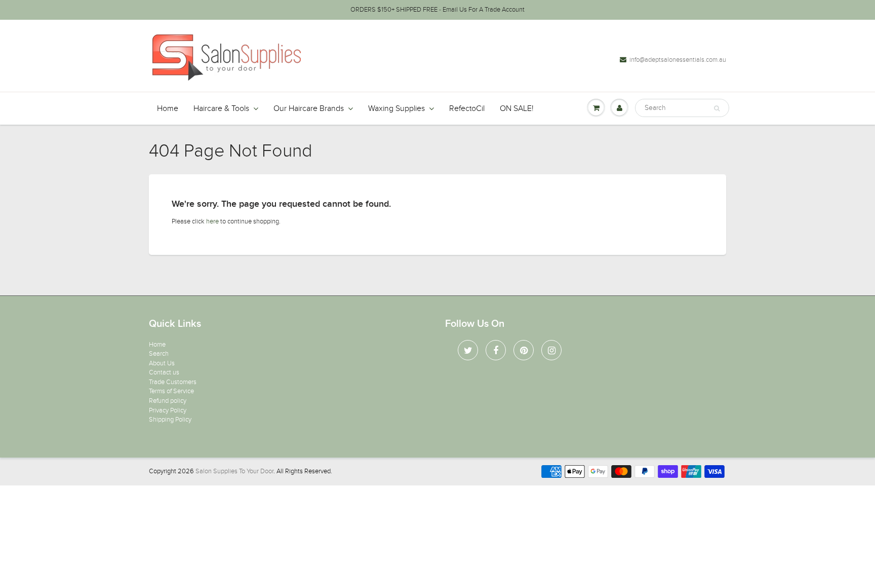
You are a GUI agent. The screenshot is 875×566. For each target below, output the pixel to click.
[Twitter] (468, 350)
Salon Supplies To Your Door (234, 471)
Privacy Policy (167, 410)
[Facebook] (496, 350)
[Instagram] (551, 350)
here (212, 221)
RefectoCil (467, 108)
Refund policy (167, 401)
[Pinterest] (523, 350)
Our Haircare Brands (308, 108)
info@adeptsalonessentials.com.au (677, 60)
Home (167, 108)
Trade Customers (172, 382)
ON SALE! (517, 108)
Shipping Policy (170, 420)
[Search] (716, 108)
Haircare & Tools (221, 108)
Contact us (164, 372)
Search (159, 354)
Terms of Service (171, 391)
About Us (162, 363)
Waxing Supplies (396, 108)
